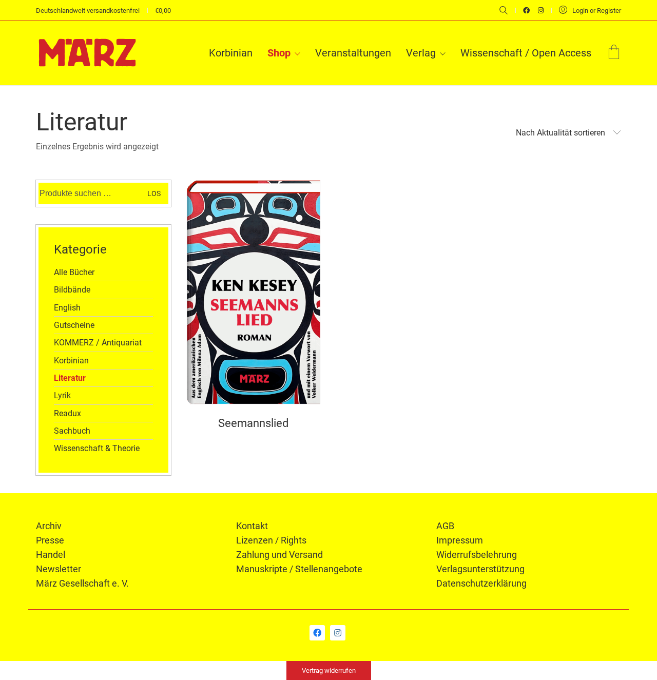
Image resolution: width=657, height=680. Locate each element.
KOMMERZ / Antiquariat (98, 342)
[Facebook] (317, 632)
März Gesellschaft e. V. (82, 583)
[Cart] (614, 53)
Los (154, 193)
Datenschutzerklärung (481, 583)
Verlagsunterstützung (480, 569)
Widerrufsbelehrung (476, 554)
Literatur (70, 378)
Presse (50, 540)
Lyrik (62, 395)
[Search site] (503, 11)
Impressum (459, 540)
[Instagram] (337, 632)
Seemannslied (253, 423)
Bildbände (72, 290)
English (67, 308)
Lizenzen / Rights (271, 540)
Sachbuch (72, 431)
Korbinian (71, 360)
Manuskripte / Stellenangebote (299, 569)
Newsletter (58, 569)
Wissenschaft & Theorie (97, 448)
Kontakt (252, 525)
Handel (50, 554)
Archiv (49, 525)
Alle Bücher (74, 272)
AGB (445, 525)
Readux (67, 413)
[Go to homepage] (87, 53)
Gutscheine (74, 325)
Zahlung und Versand (279, 554)
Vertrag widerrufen (329, 670)
